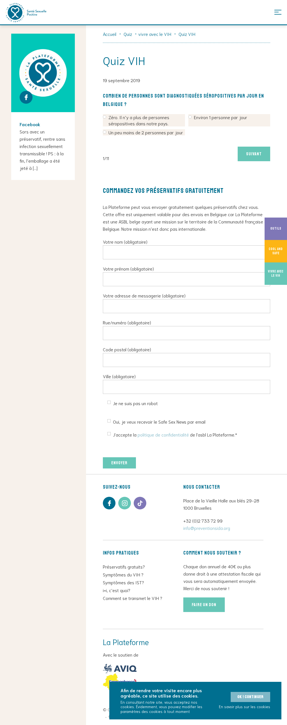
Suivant (254, 154)
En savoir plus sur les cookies (244, 706)
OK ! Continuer (250, 696)
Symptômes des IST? (123, 582)
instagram (124, 503)
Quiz (128, 34)
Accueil (109, 34)
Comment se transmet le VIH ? (132, 598)
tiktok (140, 503)
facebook (109, 503)
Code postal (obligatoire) (127, 349)
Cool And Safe (276, 251)
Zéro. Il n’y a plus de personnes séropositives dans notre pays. (138, 120)
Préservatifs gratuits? (124, 566)
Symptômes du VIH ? (123, 574)
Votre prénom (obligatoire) (128, 268)
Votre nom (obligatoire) (125, 241)
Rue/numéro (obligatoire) (127, 322)
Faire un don (204, 605)
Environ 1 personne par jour (220, 117)
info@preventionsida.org (206, 528)
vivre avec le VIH (154, 34)
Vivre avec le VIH (276, 273)
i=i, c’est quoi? (116, 590)
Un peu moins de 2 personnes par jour (145, 132)
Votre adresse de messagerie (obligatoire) (144, 295)
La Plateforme (26, 12)
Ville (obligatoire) (119, 376)
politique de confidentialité (163, 434)
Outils (275, 229)
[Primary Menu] (277, 11)
